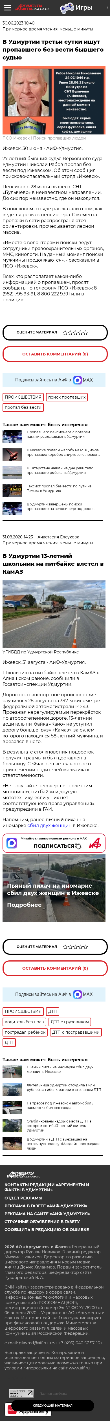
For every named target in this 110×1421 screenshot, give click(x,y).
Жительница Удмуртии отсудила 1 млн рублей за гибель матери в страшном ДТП (64, 1087)
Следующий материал (52, 1405)
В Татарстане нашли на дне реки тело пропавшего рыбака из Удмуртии (60, 470)
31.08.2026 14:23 (18, 537)
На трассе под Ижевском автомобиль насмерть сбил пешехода (60, 1105)
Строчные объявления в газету (42, 1221)
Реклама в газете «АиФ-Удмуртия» (46, 1205)
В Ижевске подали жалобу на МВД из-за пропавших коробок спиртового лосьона (63, 452)
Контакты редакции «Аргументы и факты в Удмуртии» (47, 1187)
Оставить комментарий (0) (55, 354)
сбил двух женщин (49, 825)
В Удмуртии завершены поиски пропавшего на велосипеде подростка (61, 506)
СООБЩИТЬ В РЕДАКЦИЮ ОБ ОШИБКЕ (47, 1229)
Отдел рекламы (23, 1198)
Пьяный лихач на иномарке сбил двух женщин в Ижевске (53, 889)
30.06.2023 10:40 (18, 23)
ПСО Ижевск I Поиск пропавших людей (44, 138)
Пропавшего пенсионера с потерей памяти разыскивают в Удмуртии (58, 434)
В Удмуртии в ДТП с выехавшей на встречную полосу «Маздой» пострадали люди (63, 1143)
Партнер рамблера (53, 1393)
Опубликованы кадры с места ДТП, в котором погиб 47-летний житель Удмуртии (59, 1125)
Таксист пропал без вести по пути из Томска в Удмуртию (59, 488)
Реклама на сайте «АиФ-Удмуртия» (47, 1213)
